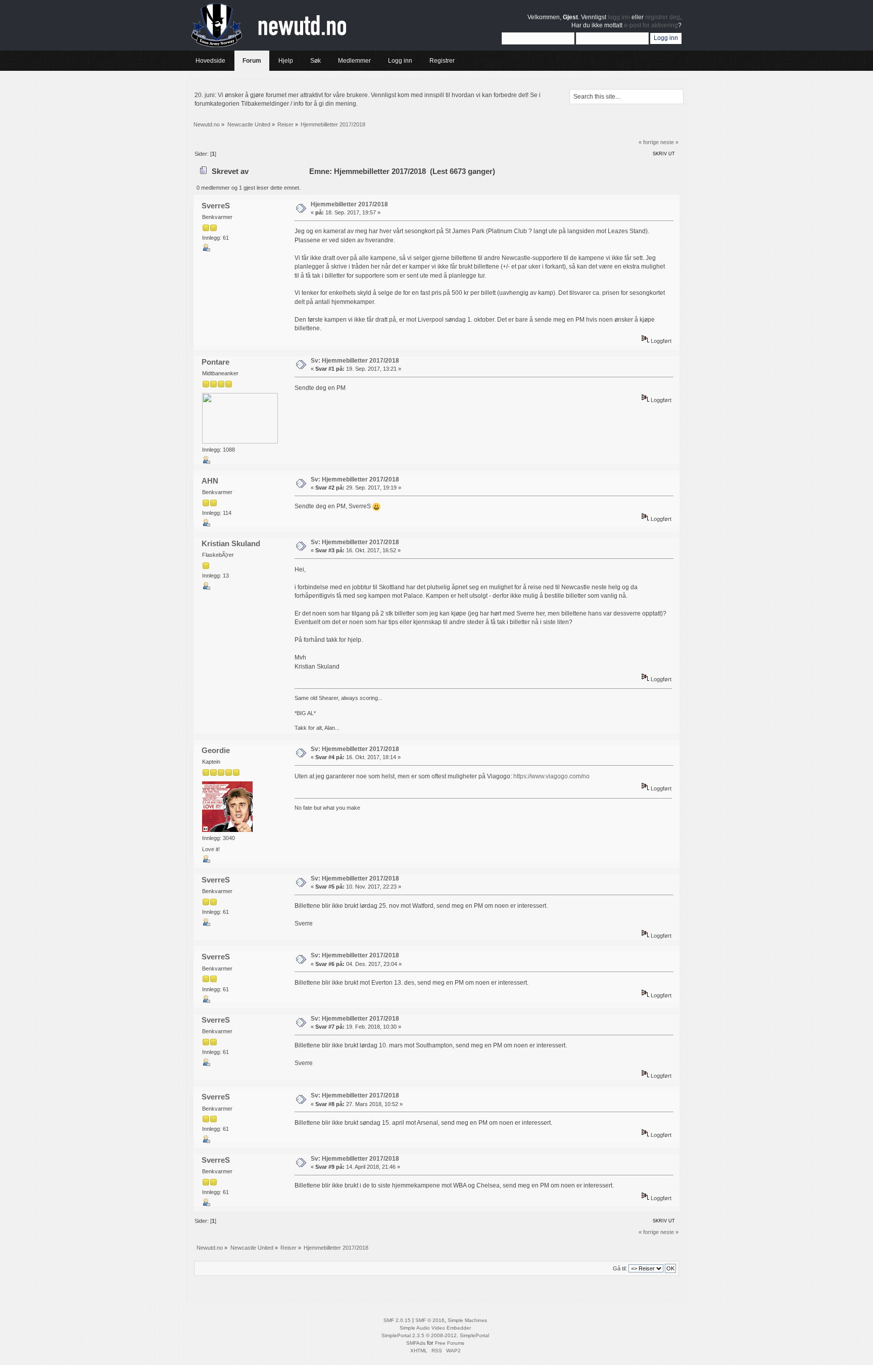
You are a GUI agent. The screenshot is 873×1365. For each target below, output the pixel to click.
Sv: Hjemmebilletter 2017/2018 (355, 360)
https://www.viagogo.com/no (551, 776)
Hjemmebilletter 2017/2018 (349, 204)
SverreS (216, 205)
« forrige (649, 142)
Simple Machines (467, 1320)
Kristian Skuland (231, 543)
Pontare (215, 362)
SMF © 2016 (430, 1320)
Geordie (216, 750)
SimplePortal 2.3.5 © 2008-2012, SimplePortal (435, 1335)
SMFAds (415, 1343)
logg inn (619, 17)
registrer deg (662, 17)
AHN (210, 480)
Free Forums (449, 1343)
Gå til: (620, 1268)
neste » (669, 142)
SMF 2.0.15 (397, 1320)
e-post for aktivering (651, 25)
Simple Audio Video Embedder (435, 1328)
